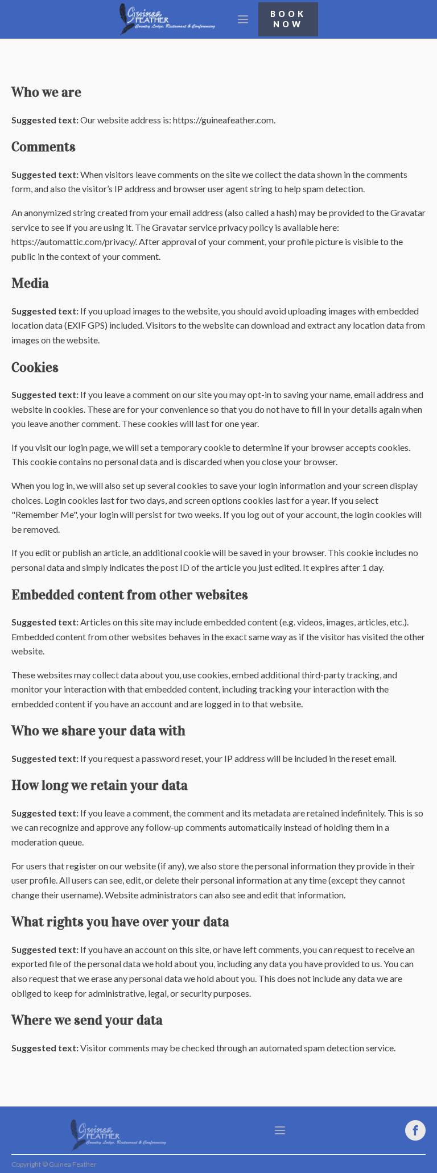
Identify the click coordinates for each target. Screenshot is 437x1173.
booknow (288, 19)
